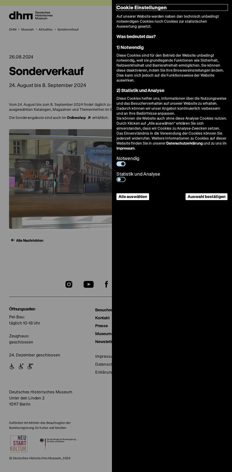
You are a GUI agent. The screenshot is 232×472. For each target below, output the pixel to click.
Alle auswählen (132, 196)
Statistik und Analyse (138, 174)
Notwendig (127, 158)
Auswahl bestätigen (206, 196)
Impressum (125, 148)
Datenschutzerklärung (184, 143)
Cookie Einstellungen (141, 7)
